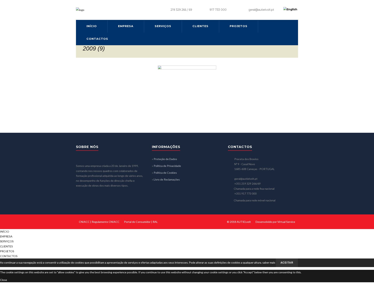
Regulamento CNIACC (105, 221)
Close (3, 279)
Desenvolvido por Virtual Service (275, 221)
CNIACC (84, 221)
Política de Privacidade (167, 165)
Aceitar (286, 262)
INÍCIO (91, 26)
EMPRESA (125, 26)
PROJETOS (238, 26)
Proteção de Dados (165, 159)
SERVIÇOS (163, 26)
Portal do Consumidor (137, 221)
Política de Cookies (165, 172)
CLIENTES (200, 26)
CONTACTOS (97, 39)
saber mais (268, 262)
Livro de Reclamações (167, 179)
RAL (155, 221)
